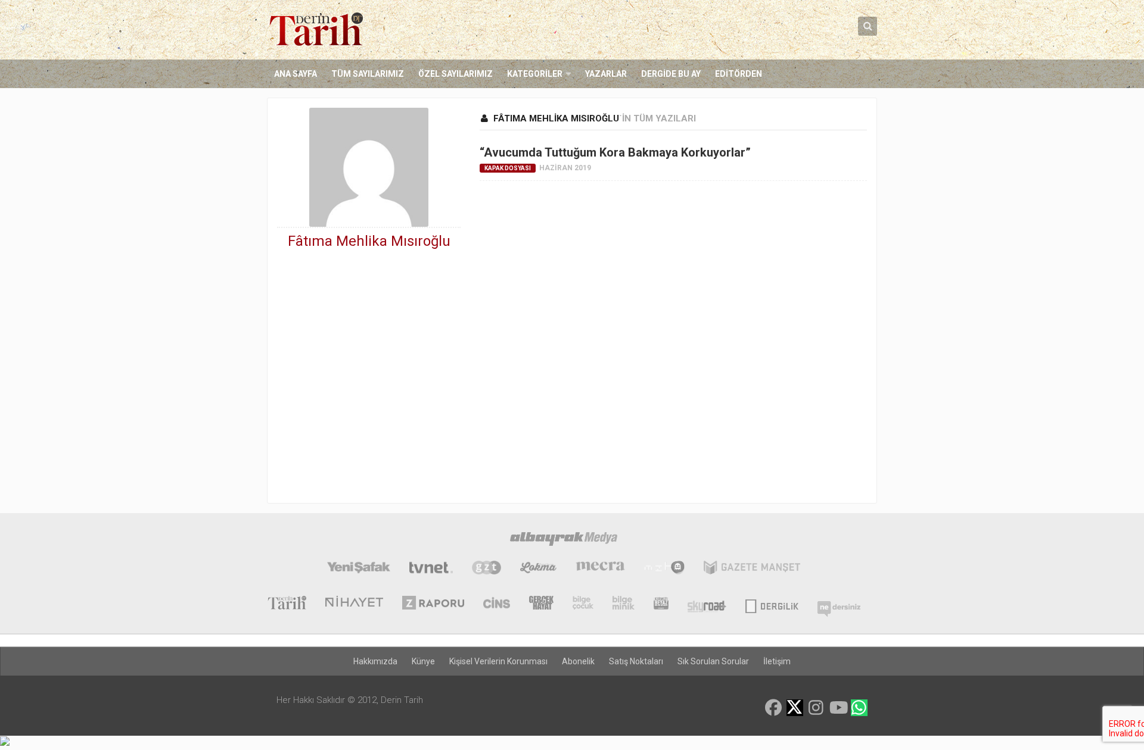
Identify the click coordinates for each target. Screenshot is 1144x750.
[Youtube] (837, 707)
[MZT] (664, 569)
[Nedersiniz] (838, 604)
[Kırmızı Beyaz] (661, 604)
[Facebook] (773, 707)
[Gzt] (486, 569)
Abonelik (578, 661)
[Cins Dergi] (496, 604)
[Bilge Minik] (624, 604)
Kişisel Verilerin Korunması (498, 661)
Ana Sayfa (295, 74)
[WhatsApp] (859, 707)
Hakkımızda (375, 661)
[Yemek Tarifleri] (538, 569)
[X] (794, 708)
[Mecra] (601, 569)
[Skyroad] (707, 604)
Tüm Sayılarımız (367, 74)
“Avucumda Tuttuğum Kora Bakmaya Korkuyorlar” (615, 152)
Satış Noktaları (636, 661)
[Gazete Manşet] (752, 569)
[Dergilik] (771, 604)
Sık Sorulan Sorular (713, 661)
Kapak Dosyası (507, 168)
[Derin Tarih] (286, 604)
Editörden (738, 74)
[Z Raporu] (433, 604)
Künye (423, 661)
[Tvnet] (431, 569)
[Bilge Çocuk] (583, 604)
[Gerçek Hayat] (541, 604)
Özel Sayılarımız (455, 74)
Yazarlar (606, 74)
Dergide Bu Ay (671, 74)
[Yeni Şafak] (358, 569)
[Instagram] (816, 707)
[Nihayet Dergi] (354, 604)
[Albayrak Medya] (563, 540)
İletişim (777, 661)
